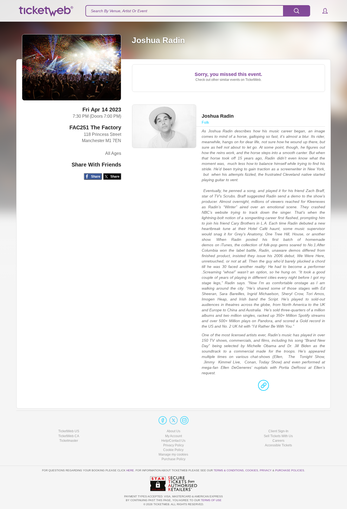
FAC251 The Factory (95, 127)
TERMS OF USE (211, 500)
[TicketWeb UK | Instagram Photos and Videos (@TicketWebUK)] (184, 420)
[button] (322, 11)
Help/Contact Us (173, 441)
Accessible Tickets (278, 445)
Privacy (266, 470)
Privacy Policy (173, 445)
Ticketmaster (68, 441)
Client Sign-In (278, 431)
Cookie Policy (173, 450)
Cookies (251, 470)
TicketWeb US (68, 431)
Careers (278, 441)
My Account (173, 436)
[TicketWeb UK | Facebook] (163, 420)
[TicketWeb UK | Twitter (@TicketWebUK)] (173, 420)
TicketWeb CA (68, 436)
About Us (173, 431)
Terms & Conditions (229, 470)
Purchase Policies (289, 470)
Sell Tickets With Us (278, 436)
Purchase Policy (173, 459)
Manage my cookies (173, 454)
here (130, 470)
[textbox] (197, 11)
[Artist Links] (263, 386)
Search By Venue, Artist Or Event (119, 11)
